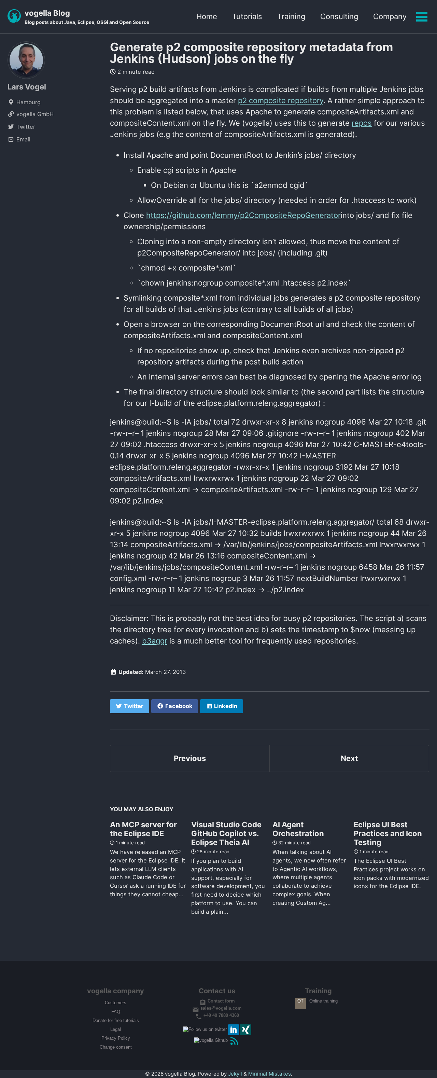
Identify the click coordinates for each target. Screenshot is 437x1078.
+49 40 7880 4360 (220, 1015)
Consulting (339, 16)
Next (349, 758)
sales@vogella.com (220, 1008)
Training (291, 16)
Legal (115, 1029)
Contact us (217, 991)
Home (206, 16)
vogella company (115, 991)
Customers (115, 1003)
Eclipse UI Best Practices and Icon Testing (388, 833)
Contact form (220, 1001)
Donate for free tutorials (116, 1020)
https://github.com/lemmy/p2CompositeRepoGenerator (243, 215)
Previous (190, 758)
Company (390, 16)
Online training (323, 1001)
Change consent (116, 1047)
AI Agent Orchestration (298, 829)
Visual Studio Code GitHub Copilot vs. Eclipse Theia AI (226, 833)
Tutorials (247, 16)
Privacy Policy (115, 1038)
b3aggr (154, 640)
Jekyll (235, 1073)
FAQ (115, 1011)
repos (362, 123)
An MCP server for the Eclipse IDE (143, 829)
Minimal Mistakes (269, 1073)
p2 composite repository (280, 100)
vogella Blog (87, 17)
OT (300, 1001)
